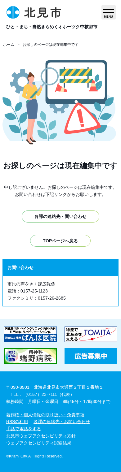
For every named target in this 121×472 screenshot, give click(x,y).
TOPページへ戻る (60, 240)
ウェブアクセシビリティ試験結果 (38, 442)
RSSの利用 (17, 421)
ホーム (8, 44)
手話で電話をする (23, 428)
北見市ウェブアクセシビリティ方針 (41, 435)
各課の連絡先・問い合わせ (60, 216)
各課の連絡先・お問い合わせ (62, 421)
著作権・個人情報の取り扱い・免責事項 (45, 414)
